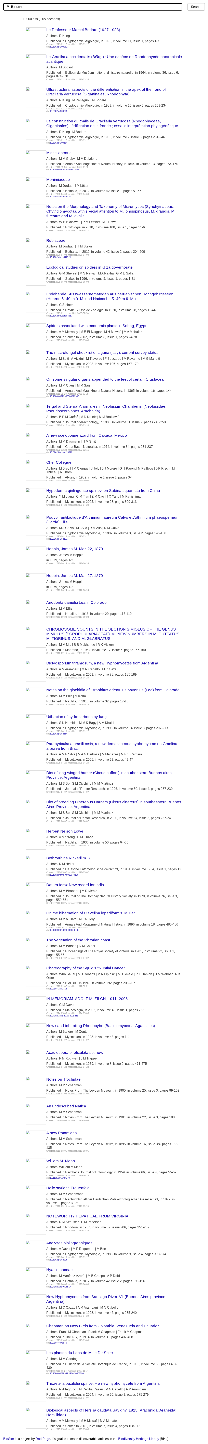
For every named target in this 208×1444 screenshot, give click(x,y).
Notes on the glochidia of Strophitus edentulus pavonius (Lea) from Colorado (113, 690)
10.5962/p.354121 (58, 539)
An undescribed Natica (66, 1106)
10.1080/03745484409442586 (64, 169)
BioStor (8, 1439)
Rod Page (43, 1439)
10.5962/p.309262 (58, 46)
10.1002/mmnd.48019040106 (64, 875)
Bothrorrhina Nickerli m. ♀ (68, 858)
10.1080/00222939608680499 (64, 930)
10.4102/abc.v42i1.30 (60, 196)
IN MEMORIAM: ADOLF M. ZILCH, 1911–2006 (87, 999)
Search (196, 7)
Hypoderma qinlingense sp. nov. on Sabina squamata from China (103, 490)
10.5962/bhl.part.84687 (61, 315)
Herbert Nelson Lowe (64, 831)
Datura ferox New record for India (75, 885)
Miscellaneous (59, 153)
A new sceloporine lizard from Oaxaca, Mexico (86, 435)
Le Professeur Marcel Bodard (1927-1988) (83, 30)
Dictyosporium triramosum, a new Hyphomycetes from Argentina (102, 663)
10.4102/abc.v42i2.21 (60, 257)
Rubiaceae (55, 240)
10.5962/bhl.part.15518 (61, 452)
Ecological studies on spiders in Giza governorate (89, 267)
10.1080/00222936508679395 (64, 396)
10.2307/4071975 (58, 1342)
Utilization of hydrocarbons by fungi (76, 717)
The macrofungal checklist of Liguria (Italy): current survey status (102, 352)
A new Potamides (61, 1133)
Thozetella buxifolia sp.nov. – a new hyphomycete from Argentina (103, 1383)
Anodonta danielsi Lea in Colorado (76, 602)
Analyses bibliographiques (69, 1243)
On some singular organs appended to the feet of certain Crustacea (105, 379)
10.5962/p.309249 (58, 111)
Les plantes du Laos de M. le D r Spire (79, 1353)
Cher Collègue (59, 462)
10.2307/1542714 (58, 988)
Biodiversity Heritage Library (138, 1439)
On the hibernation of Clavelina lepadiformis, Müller (90, 913)
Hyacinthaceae (59, 1270)
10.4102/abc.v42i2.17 (60, 1286)
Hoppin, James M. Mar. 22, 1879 (74, 549)
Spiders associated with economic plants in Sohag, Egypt (96, 326)
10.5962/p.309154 (58, 142)
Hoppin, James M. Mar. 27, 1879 (74, 575)
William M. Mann (60, 1161)
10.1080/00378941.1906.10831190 (67, 1373)
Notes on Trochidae (63, 1079)
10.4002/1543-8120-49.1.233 (64, 1015)
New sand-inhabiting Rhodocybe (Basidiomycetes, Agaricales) (100, 1026)
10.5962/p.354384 (58, 733)
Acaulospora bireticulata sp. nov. (74, 1052)
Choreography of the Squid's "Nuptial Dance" (85, 968)
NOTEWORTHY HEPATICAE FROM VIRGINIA (87, 1216)
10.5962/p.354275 (58, 1259)
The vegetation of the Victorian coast (78, 940)
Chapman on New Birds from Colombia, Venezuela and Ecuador (102, 1326)
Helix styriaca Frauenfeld (68, 1188)
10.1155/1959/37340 (60, 1178)
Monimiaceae (58, 179)
